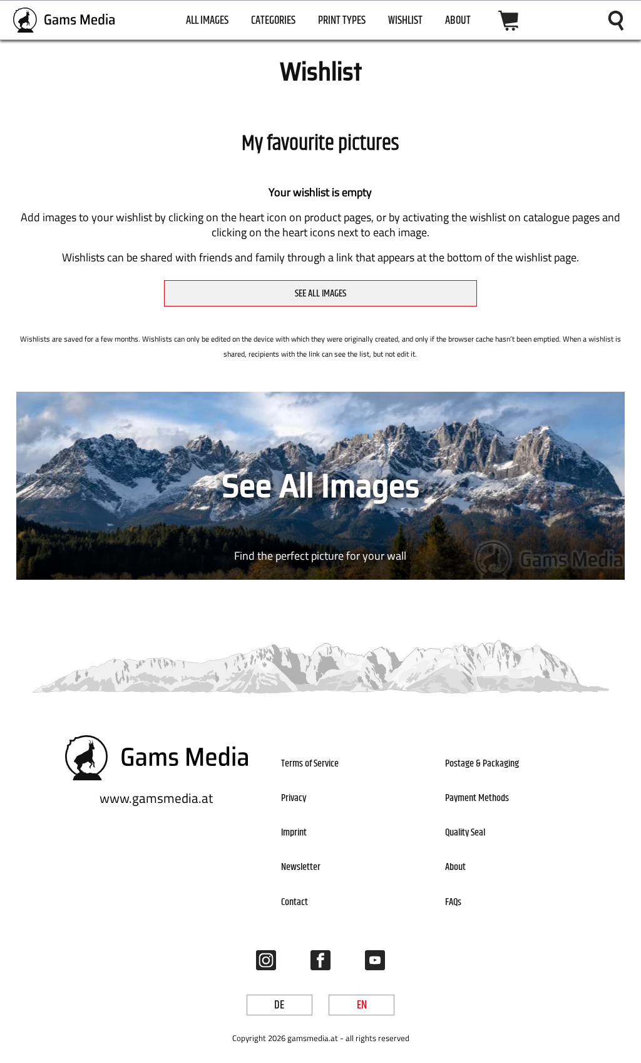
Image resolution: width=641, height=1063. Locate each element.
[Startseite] (64, 20)
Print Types (342, 21)
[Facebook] (320, 960)
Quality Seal (465, 832)
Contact (294, 902)
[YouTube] (375, 960)
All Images (207, 21)
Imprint (294, 832)
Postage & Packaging (482, 764)
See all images (320, 293)
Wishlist (405, 21)
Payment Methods (477, 798)
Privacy (293, 798)
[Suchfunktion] (616, 21)
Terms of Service (310, 764)
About (458, 21)
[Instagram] (266, 960)
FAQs (453, 902)
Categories (273, 21)
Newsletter (300, 867)
